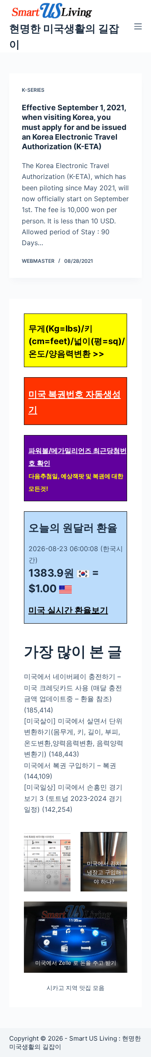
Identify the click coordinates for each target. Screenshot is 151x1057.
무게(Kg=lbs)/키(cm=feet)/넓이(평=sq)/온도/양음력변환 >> (77, 341)
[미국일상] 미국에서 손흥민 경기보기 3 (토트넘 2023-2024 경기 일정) (73, 798)
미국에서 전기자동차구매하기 (47, 872)
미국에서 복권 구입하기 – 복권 (70, 765)
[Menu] (138, 26)
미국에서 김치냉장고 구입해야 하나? (104, 872)
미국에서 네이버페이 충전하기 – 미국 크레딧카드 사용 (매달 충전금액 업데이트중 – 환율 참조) (73, 687)
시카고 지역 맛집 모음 (75, 987)
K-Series (33, 90)
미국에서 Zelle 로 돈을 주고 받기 (75, 962)
